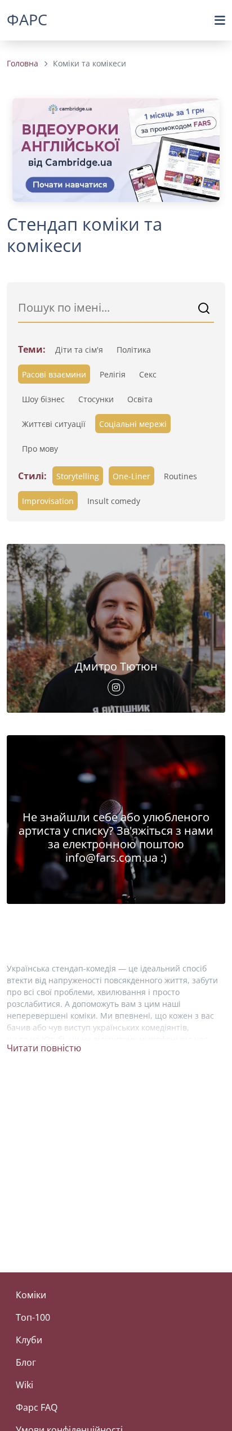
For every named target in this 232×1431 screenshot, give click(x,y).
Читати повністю (44, 1048)
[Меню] (220, 20)
